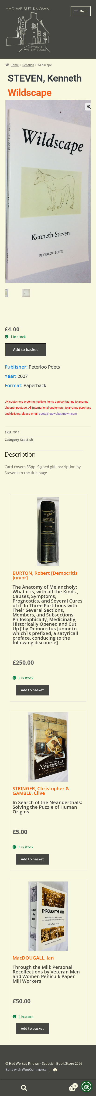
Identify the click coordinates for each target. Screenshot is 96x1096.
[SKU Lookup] (55, 1070)
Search (24, 1088)
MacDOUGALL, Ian (33, 958)
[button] (89, 107)
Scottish (28, 65)
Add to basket (25, 349)
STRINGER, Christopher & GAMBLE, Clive (41, 790)
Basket (62, 1084)
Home (15, 65)
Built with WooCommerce (26, 1069)
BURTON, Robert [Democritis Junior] (45, 575)
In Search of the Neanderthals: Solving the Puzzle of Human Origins (47, 807)
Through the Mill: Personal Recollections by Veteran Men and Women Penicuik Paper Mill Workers (46, 974)
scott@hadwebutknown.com (58, 413)
